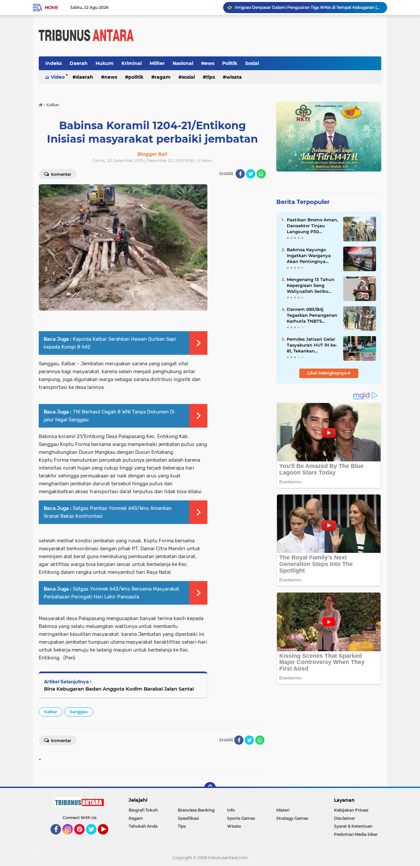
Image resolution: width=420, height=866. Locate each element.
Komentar (60, 174)
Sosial (252, 63)
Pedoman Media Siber (356, 834)
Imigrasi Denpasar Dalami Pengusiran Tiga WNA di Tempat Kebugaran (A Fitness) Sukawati (308, 7)
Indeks (53, 63)
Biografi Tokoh (143, 810)
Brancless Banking (196, 810)
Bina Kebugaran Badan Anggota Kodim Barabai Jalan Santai (119, 689)
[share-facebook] (240, 173)
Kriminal (131, 63)
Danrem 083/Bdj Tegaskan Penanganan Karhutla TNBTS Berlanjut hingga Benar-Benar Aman (312, 315)
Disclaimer (344, 818)
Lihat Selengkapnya (327, 373)
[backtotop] (210, 788)
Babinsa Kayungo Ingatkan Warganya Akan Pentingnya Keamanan (309, 256)
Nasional (183, 63)
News (207, 63)
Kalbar (50, 711)
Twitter (94, 837)
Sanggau (79, 711)
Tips (210, 77)
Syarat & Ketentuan (353, 826)
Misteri (282, 810)
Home (51, 7)
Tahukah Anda (143, 826)
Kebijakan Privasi (351, 810)
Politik (229, 63)
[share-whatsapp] (261, 173)
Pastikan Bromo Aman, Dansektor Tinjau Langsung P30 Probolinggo (312, 226)
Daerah (79, 63)
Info (231, 810)
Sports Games (241, 818)
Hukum (104, 63)
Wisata (234, 77)
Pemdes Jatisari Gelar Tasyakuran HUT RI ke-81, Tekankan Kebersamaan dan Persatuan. (312, 345)
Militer (157, 63)
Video (58, 77)
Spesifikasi (188, 818)
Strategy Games (292, 818)
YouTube (107, 837)
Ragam (163, 77)
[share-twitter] (250, 173)
